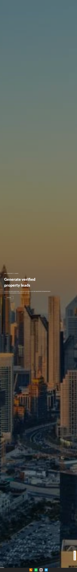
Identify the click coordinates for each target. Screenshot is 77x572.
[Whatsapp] (35, 569)
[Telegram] (46, 569)
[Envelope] (41, 569)
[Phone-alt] (30, 569)
